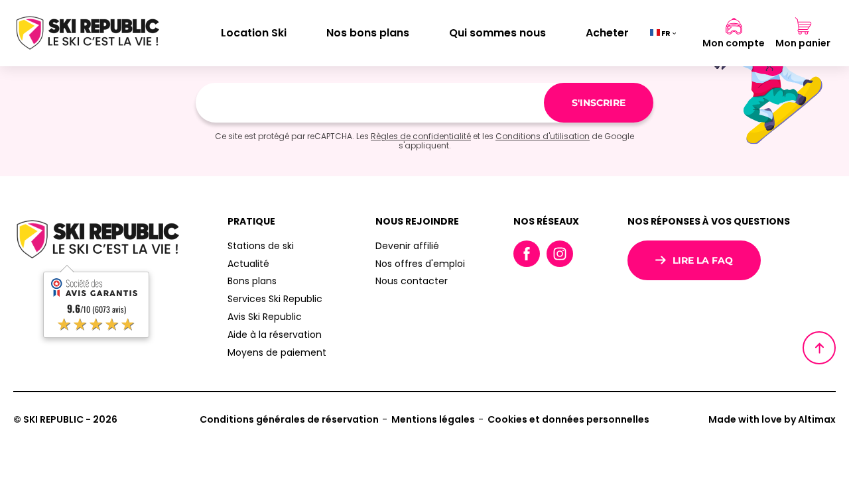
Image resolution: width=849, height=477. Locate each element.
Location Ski (254, 32)
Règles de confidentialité (421, 136)
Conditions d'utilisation (542, 136)
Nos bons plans (367, 32)
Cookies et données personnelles (568, 419)
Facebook (526, 253)
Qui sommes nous (497, 32)
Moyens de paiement (277, 352)
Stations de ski (261, 245)
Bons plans (252, 281)
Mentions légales (433, 419)
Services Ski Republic (275, 298)
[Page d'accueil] (86, 33)
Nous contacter (411, 281)
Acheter (607, 32)
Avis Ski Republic (265, 316)
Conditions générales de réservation (289, 419)
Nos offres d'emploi (420, 263)
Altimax (817, 419)
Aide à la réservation (275, 334)
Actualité (248, 263)
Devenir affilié (407, 245)
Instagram (560, 253)
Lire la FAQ (703, 260)
